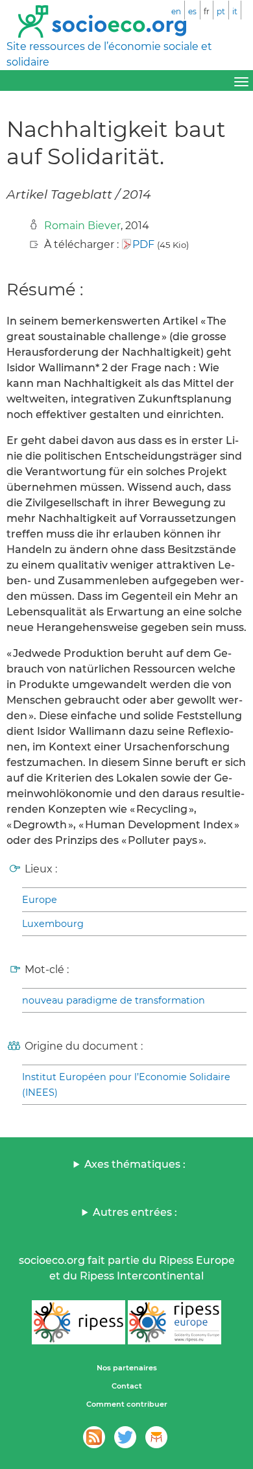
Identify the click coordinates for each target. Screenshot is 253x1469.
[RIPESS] (78, 1322)
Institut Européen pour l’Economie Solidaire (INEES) (126, 1084)
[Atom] (94, 1437)
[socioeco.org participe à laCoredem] (156, 1437)
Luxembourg (53, 924)
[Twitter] (125, 1437)
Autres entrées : (135, 1212)
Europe (39, 900)
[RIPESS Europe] (174, 1322)
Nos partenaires (127, 1367)
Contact (127, 1385)
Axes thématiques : (135, 1164)
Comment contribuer (126, 1404)
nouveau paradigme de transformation (113, 1000)
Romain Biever (82, 225)
